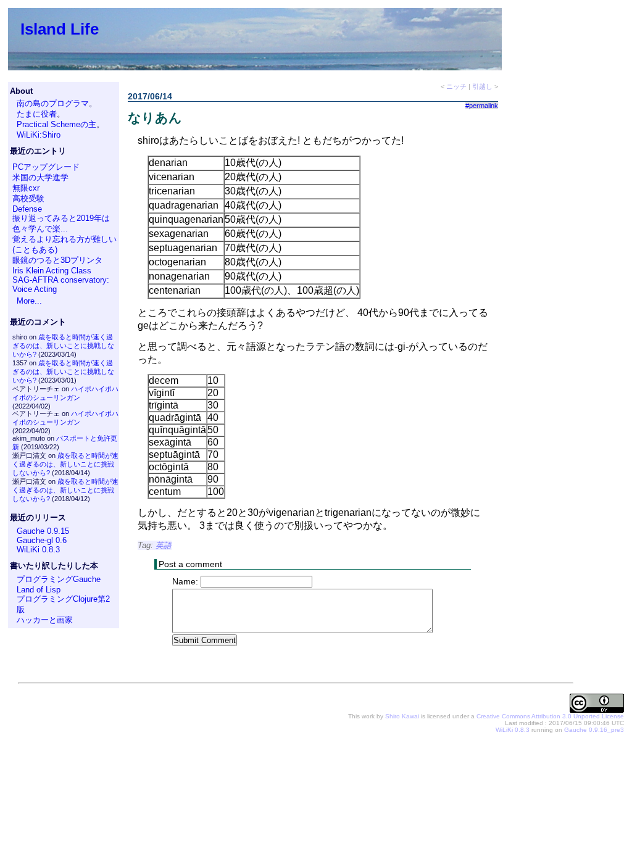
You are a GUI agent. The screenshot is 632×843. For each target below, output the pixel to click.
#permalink (481, 105)
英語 (164, 545)
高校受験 (28, 198)
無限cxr (26, 188)
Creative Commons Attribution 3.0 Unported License (550, 716)
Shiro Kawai (402, 716)
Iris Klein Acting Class (51, 270)
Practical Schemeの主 (56, 124)
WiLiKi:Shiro (38, 134)
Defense (27, 209)
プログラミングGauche (59, 579)
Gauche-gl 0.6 (42, 540)
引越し (482, 86)
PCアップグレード (46, 167)
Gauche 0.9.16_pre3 (594, 729)
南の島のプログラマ (53, 103)
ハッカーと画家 (45, 620)
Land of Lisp (38, 589)
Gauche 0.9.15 (43, 531)
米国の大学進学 (40, 177)
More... (29, 300)
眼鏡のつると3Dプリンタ (57, 260)
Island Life (59, 29)
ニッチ (456, 86)
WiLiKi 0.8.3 (38, 549)
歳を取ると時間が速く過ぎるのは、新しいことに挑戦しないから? (63, 345)
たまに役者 (37, 113)
